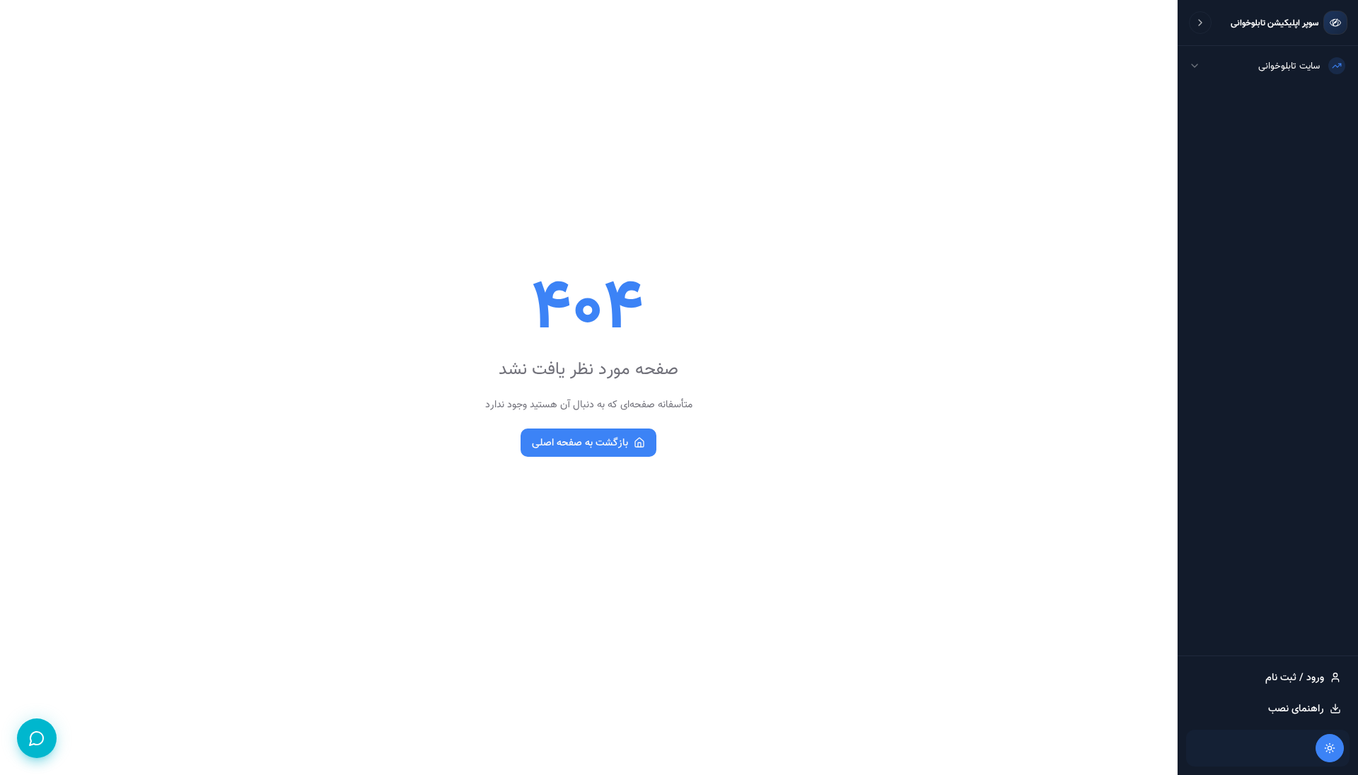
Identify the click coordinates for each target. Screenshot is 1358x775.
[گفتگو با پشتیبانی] (37, 738)
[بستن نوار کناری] (1200, 22)
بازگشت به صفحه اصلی (580, 442)
